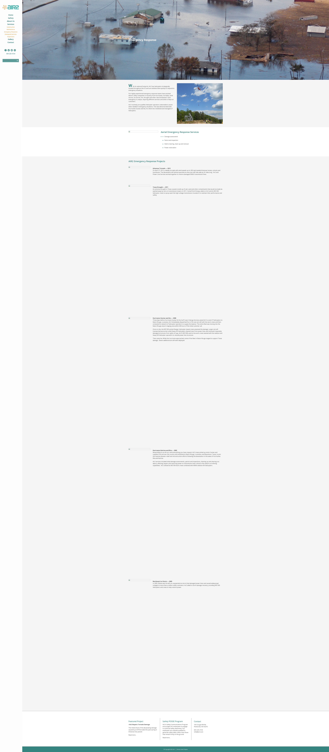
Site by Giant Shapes (182, 749)
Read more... (132, 735)
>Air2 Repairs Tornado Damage (139, 724)
